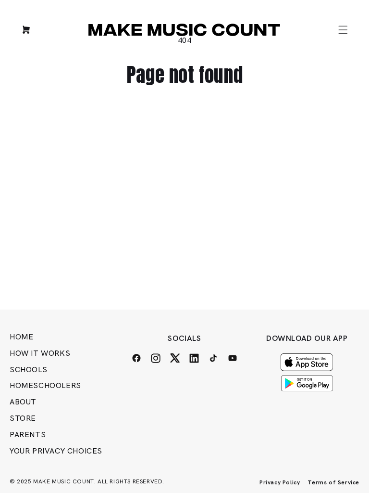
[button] (343, 29)
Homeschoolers (45, 385)
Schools (28, 369)
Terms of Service (333, 482)
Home (21, 337)
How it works (40, 353)
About (23, 402)
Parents (28, 434)
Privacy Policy (279, 482)
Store (23, 418)
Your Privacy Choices (56, 451)
